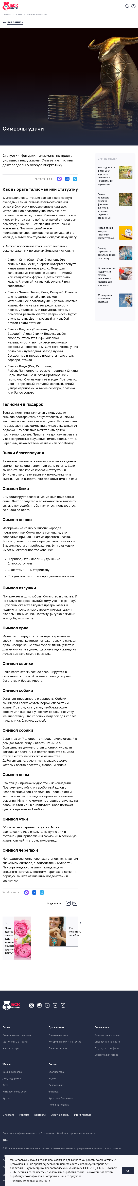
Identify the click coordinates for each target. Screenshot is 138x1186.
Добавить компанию (106, 1054)
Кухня (6, 1098)
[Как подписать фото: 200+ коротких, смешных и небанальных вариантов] (125, 172)
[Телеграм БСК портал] (63, 1005)
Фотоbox (53, 1091)
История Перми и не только (64, 1041)
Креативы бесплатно (60, 1098)
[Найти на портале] (126, 6)
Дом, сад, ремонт (13, 1078)
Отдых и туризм (57, 1048)
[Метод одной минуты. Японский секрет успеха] (125, 233)
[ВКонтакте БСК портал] (55, 1005)
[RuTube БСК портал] (39, 1005)
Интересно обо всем (15, 1091)
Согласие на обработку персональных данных (68, 1133)
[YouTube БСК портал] (47, 1005)
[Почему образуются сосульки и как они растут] (125, 253)
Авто (5, 1085)
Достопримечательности (17, 1035)
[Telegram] (68, 905)
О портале (8, 1115)
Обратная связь (60, 1115)
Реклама (24, 1115)
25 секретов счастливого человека (105, 298)
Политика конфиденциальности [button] (30, 1180)
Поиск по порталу (58, 1104)
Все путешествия (58, 1035)
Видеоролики (56, 1085)
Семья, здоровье (12, 1072)
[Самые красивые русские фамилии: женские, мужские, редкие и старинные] (125, 199)
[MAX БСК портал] (31, 1005)
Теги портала (82, 1115)
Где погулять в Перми (15, 1041)
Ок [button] (127, 1170)
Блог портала (56, 1072)
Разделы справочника (107, 1035)
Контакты (40, 1115)
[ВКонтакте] (75, 905)
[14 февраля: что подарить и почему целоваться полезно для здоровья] (125, 273)
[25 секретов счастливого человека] (125, 300)
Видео (52, 1078)
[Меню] (133, 6)
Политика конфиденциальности (21, 1133)
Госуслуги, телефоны (107, 1048)
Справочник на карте (107, 1041)
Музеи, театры (11, 1048)
